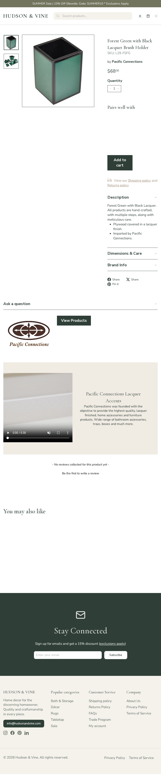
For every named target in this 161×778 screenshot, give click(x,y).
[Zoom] (58, 71)
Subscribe (115, 655)
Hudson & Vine (25, 16)
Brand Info (117, 265)
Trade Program (100, 719)
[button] (80, 472)
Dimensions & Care (124, 253)
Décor (55, 707)
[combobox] (93, 16)
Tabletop (57, 719)
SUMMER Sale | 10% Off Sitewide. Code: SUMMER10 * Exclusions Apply (80, 4)
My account (97, 726)
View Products (74, 320)
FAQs (93, 713)
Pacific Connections (127, 61)
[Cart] (148, 16)
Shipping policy (100, 701)
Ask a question (16, 303)
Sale (54, 726)
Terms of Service (138, 713)
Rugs (55, 713)
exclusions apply (112, 643)
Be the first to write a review (80, 473)
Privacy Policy (136, 707)
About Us (133, 701)
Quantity (114, 80)
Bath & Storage (62, 701)
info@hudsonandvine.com (24, 723)
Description (118, 197)
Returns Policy (99, 707)
